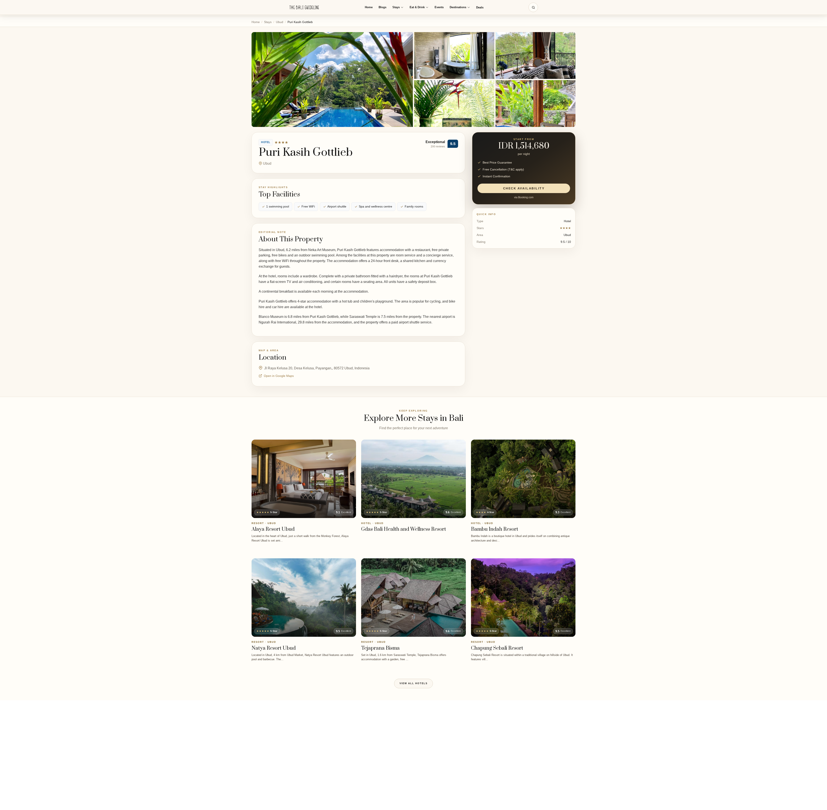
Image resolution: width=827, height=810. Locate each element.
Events (439, 7)
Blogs (382, 7)
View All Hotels (413, 683)
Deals (479, 7)
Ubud (279, 22)
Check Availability (523, 188)
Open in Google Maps (279, 376)
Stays (396, 7)
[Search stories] (533, 7)
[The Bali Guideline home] (304, 7)
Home (369, 7)
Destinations (458, 7)
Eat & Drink (417, 7)
